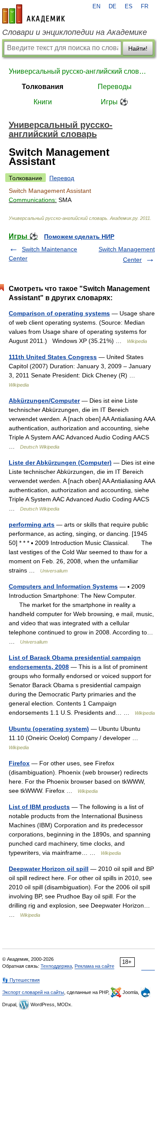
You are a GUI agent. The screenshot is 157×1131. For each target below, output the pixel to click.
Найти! (137, 48)
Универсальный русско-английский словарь (78, 71)
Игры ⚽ (114, 102)
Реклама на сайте (94, 966)
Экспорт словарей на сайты (33, 992)
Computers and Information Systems (63, 586)
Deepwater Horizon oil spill (49, 868)
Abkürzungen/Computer (44, 400)
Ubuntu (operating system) (49, 728)
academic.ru (33, 14)
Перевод (61, 178)
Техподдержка (56, 966)
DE (112, 6)
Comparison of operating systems (59, 313)
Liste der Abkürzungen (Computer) (60, 462)
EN (96, 6)
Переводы (115, 86)
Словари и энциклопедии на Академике (74, 32)
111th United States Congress (53, 356)
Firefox (19, 763)
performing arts (32, 524)
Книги (43, 102)
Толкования (42, 86)
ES (129, 6)
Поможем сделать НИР (79, 236)
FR (144, 6)
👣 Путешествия (21, 980)
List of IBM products (39, 806)
